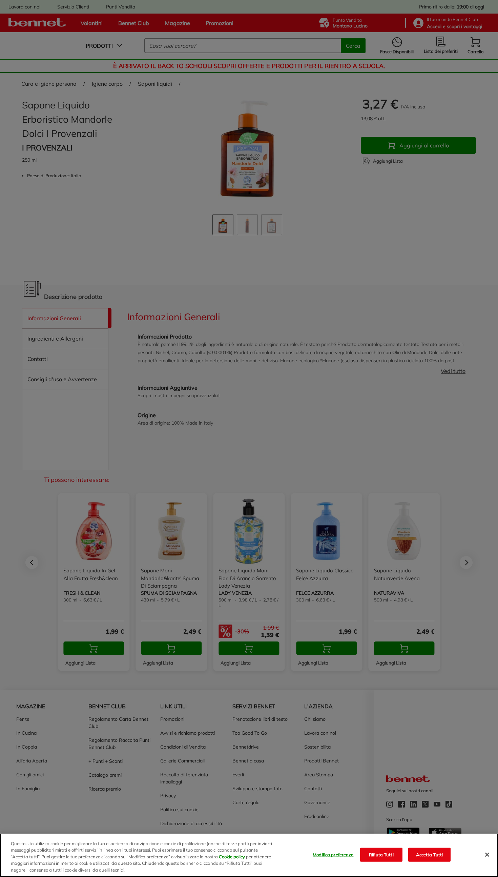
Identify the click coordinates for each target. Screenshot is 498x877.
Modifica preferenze (333, 854)
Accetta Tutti (429, 854)
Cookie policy (232, 856)
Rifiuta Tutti (381, 854)
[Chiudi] (487, 854)
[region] (249, 855)
